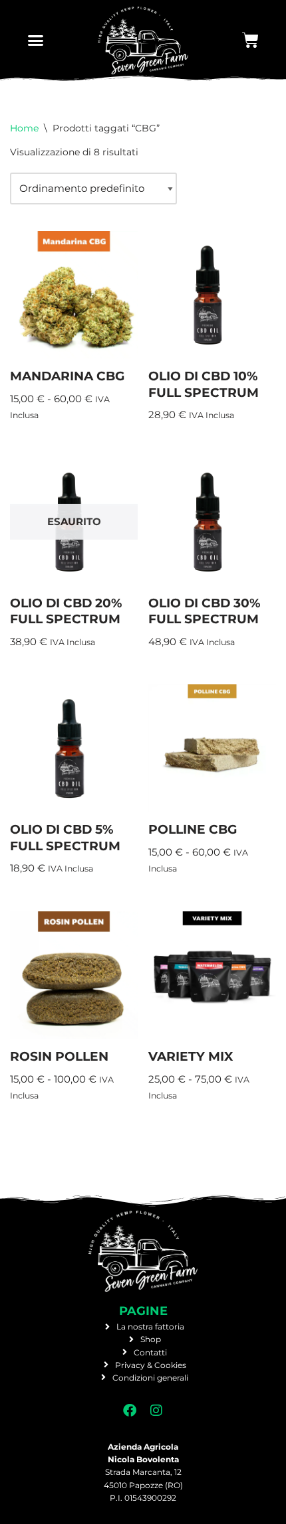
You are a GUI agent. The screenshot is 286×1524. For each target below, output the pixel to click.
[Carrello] (250, 40)
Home (24, 128)
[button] (36, 40)
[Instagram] (156, 1410)
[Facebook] (129, 1410)
